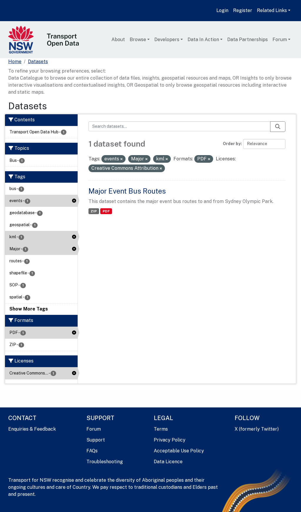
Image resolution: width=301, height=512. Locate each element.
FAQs (92, 451)
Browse (138, 39)
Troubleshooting (104, 461)
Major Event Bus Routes (127, 191)
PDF (106, 211)
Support (95, 440)
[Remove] (121, 159)
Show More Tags (28, 309)
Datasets (38, 61)
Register (242, 10)
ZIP (94, 211)
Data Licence (168, 461)
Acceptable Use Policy (179, 451)
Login (222, 10)
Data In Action (203, 39)
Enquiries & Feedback (32, 429)
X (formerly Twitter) (257, 429)
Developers (166, 39)
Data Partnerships (247, 39)
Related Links (272, 10)
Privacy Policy (169, 440)
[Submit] (277, 126)
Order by (232, 143)
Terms (161, 429)
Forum (279, 39)
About (118, 39)
